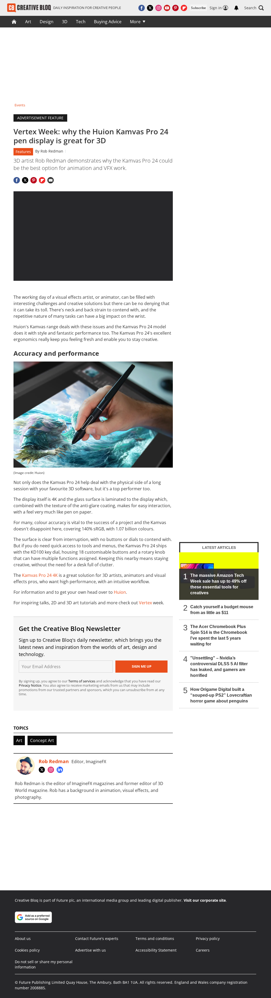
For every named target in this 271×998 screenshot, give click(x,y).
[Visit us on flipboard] (184, 8)
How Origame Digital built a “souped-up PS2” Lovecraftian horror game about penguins (221, 695)
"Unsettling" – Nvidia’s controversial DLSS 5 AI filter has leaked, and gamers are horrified (219, 667)
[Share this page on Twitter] (25, 180)
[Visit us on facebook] (141, 8)
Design (46, 22)
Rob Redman (51, 151)
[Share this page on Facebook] (16, 180)
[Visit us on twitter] (150, 8)
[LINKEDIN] (61, 769)
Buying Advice (107, 22)
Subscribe (198, 8)
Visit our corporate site (205, 900)
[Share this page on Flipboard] (42, 180)
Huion (120, 592)
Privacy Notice (30, 685)
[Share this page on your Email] (50, 180)
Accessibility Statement (156, 950)
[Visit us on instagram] (158, 8)
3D (64, 22)
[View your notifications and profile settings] (236, 8)
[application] (93, 236)
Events (20, 105)
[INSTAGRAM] (52, 769)
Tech (80, 22)
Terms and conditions (155, 938)
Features (23, 151)
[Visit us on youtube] (167, 8)
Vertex (145, 603)
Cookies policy (27, 950)
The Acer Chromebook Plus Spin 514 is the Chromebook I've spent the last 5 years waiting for (218, 635)
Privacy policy (208, 938)
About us (23, 938)
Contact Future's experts (96, 938)
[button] (254, 8)
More (135, 22)
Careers (203, 950)
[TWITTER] (43, 769)
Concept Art (42, 740)
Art (28, 22)
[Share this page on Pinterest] (33, 180)
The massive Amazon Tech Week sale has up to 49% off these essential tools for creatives (218, 584)
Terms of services (82, 681)
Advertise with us (90, 950)
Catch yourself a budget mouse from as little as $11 (221, 610)
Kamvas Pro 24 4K (40, 575)
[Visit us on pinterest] (175, 8)
